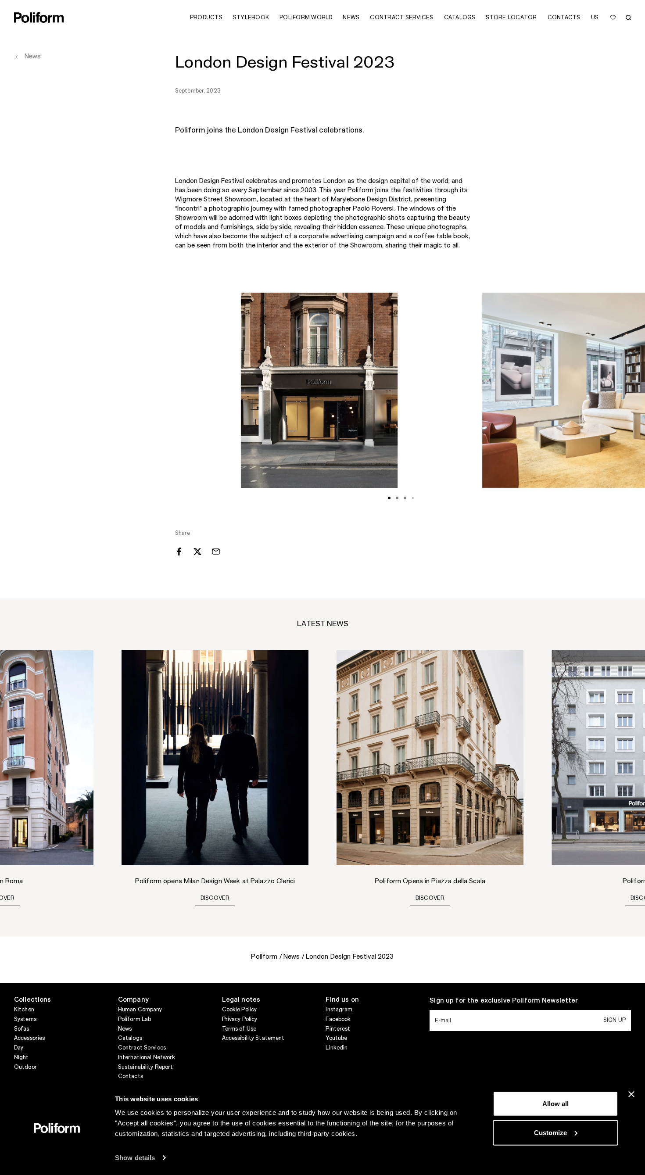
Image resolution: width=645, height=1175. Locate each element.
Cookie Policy (239, 1009)
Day (18, 1047)
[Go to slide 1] (389, 498)
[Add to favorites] (613, 17)
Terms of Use (239, 1029)
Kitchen (24, 1009)
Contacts (130, 1076)
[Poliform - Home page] (39, 17)
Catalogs (130, 1038)
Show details (135, 1157)
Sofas (21, 1029)
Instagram (339, 1009)
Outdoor (25, 1067)
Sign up (614, 1020)
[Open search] (628, 17)
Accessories (29, 1038)
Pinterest (338, 1029)
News (125, 1029)
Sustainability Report (145, 1067)
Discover (215, 898)
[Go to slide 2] (397, 498)
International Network (147, 1057)
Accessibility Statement (253, 1038)
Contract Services (142, 1047)
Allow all (555, 1103)
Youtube (336, 1038)
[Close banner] (631, 1094)
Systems (25, 1019)
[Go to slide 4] (413, 498)
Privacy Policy (240, 1019)
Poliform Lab (134, 1019)
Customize (550, 1132)
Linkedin (337, 1047)
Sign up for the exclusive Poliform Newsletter (504, 1001)
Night (21, 1057)
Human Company (140, 1009)
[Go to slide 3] (405, 498)
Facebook (338, 1019)
